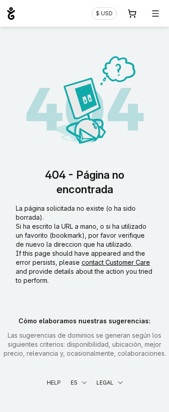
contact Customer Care (116, 262)
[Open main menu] (155, 13)
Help (54, 382)
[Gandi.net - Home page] (11, 13)
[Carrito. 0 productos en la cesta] (132, 13)
